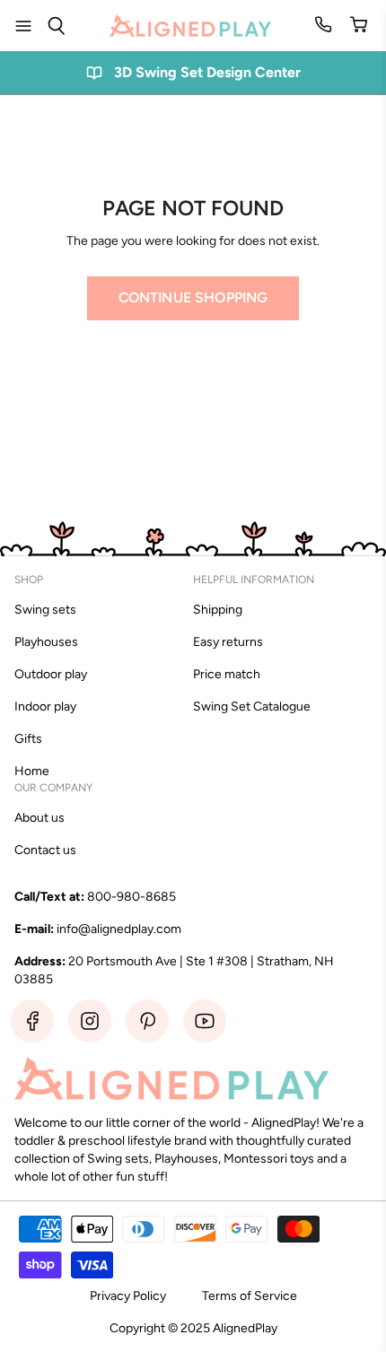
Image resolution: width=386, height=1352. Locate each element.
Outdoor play (50, 674)
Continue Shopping (193, 297)
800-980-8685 (131, 896)
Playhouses (46, 642)
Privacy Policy (128, 1296)
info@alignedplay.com (119, 929)
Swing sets (45, 609)
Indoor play (45, 706)
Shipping (217, 609)
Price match (226, 674)
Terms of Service (249, 1296)
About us (39, 817)
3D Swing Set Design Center (207, 72)
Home (31, 771)
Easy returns (228, 642)
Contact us (45, 850)
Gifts (28, 738)
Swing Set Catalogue (252, 706)
